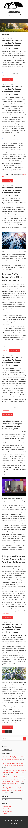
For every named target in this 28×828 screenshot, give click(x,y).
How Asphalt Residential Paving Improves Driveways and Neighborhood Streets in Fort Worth (13, 790)
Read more (6, 75)
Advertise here (7, 806)
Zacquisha (14, 11)
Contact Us (6, 809)
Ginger (11, 38)
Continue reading (7, 80)
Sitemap (5, 813)
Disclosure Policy (7, 811)
